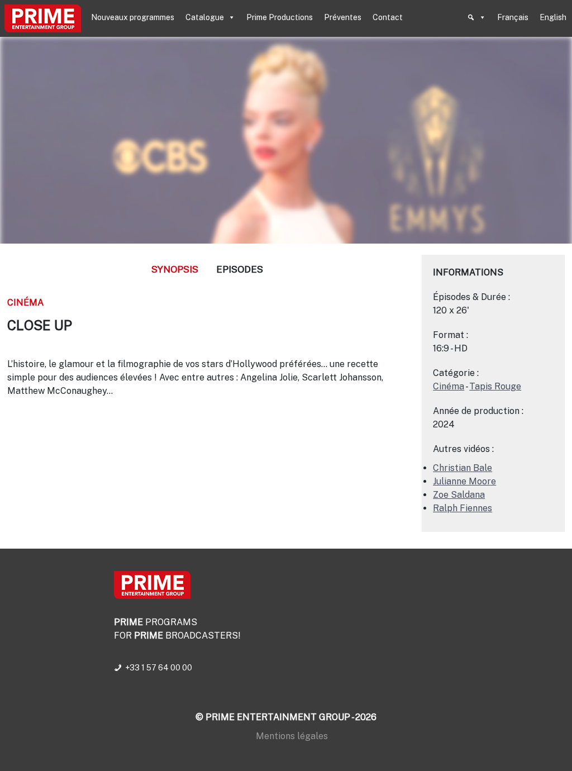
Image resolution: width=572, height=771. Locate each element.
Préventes (342, 17)
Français (512, 17)
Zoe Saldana (459, 494)
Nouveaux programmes (132, 17)
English (553, 17)
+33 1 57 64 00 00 (158, 667)
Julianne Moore (464, 481)
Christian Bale (462, 468)
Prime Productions (279, 17)
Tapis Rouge (495, 386)
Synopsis (174, 269)
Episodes (239, 269)
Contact (388, 17)
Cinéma (25, 302)
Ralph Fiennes (462, 508)
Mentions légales (292, 736)
